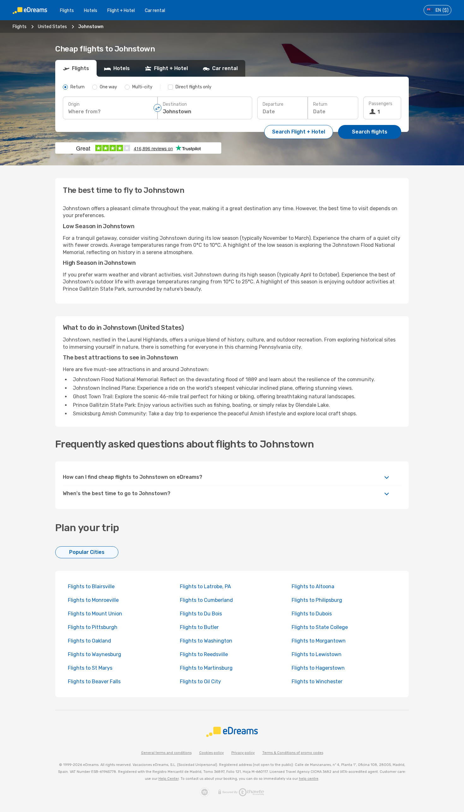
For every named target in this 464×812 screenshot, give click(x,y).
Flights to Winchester (317, 682)
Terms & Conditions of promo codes (292, 753)
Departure (273, 104)
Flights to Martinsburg (206, 668)
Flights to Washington (206, 641)
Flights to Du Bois (201, 614)
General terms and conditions (166, 753)
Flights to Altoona (313, 587)
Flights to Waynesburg (94, 654)
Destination (175, 104)
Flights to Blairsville (91, 587)
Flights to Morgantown (319, 641)
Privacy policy (243, 753)
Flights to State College (320, 627)
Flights (67, 10)
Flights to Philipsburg (317, 600)
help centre (308, 779)
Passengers (380, 103)
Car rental (155, 10)
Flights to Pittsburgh (92, 627)
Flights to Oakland (89, 641)
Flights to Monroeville (93, 600)
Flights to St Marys (90, 668)
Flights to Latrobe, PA (205, 587)
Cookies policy (211, 753)
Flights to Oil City (200, 682)
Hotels (90, 10)
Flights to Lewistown (317, 654)
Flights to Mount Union (95, 614)
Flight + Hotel (121, 10)
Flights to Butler (199, 627)
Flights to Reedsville (204, 654)
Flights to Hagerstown (318, 668)
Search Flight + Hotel (298, 132)
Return (320, 104)
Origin (74, 104)
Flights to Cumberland (206, 600)
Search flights (369, 132)
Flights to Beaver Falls (94, 682)
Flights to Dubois (312, 614)
